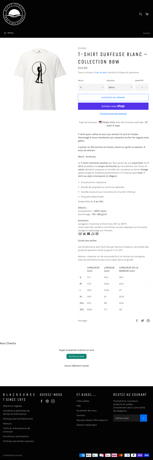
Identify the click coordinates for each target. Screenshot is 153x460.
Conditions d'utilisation (16, 436)
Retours (7, 423)
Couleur (110, 80)
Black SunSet (16, 455)
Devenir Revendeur (86, 424)
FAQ (78, 405)
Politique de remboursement (18, 441)
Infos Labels (82, 401)
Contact (80, 415)
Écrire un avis (76, 356)
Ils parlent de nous (86, 410)
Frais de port (100, 72)
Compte (146, 33)
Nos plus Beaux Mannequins (92, 420)
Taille (80, 80)
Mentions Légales (12, 405)
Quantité (139, 80)
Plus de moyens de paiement (113, 113)
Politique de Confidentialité (18, 418)
